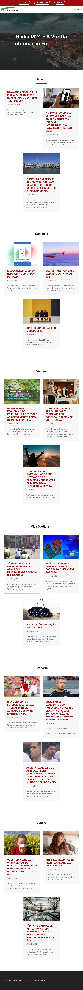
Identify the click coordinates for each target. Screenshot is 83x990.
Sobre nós (24, 3)
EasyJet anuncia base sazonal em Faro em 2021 (60, 273)
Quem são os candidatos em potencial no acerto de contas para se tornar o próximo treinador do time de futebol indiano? (59, 710)
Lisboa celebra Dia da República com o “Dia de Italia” (21, 273)
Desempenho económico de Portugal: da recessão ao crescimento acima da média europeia (22, 414)
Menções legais (42, 3)
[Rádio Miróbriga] (10, 9)
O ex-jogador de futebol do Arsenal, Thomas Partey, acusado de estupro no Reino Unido (20, 707)
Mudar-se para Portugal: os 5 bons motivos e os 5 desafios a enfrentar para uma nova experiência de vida (40, 478)
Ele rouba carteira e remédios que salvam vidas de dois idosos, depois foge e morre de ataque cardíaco (41, 185)
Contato (60, 3)
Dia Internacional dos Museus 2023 (41, 329)
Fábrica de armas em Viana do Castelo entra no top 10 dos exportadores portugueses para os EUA (40, 933)
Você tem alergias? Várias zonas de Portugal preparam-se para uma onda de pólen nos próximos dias (22, 867)
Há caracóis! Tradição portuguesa (41, 626)
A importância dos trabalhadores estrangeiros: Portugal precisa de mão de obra (59, 414)
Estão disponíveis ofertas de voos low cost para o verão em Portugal (60, 568)
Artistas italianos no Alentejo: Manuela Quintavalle (60, 862)
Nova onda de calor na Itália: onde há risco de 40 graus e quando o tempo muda (22, 96)
